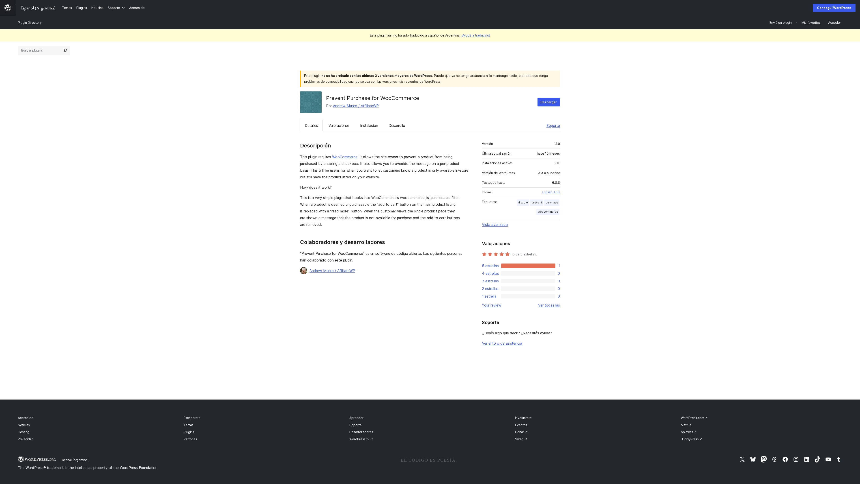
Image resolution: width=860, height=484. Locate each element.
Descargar (548, 102)
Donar (521, 432)
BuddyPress (692, 439)
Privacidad (26, 439)
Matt (686, 425)
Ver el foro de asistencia (502, 343)
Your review (491, 305)
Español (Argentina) (74, 460)
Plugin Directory (30, 22)
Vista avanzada (495, 224)
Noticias (24, 425)
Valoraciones (339, 125)
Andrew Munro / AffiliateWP (356, 106)
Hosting (23, 432)
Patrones (190, 439)
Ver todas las (549, 305)
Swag (521, 439)
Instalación (369, 125)
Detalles (311, 125)
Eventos (521, 425)
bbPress (689, 432)
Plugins (189, 432)
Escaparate (192, 418)
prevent (536, 202)
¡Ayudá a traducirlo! (475, 35)
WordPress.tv (361, 439)
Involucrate (523, 418)
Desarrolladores (361, 432)
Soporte (553, 125)
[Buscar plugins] (65, 50)
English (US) (551, 192)
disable (523, 202)
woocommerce (548, 211)
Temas (189, 425)
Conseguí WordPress (834, 8)
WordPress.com (694, 418)
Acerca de (25, 418)
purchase (552, 202)
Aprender (356, 418)
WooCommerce (344, 157)
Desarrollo (397, 125)
